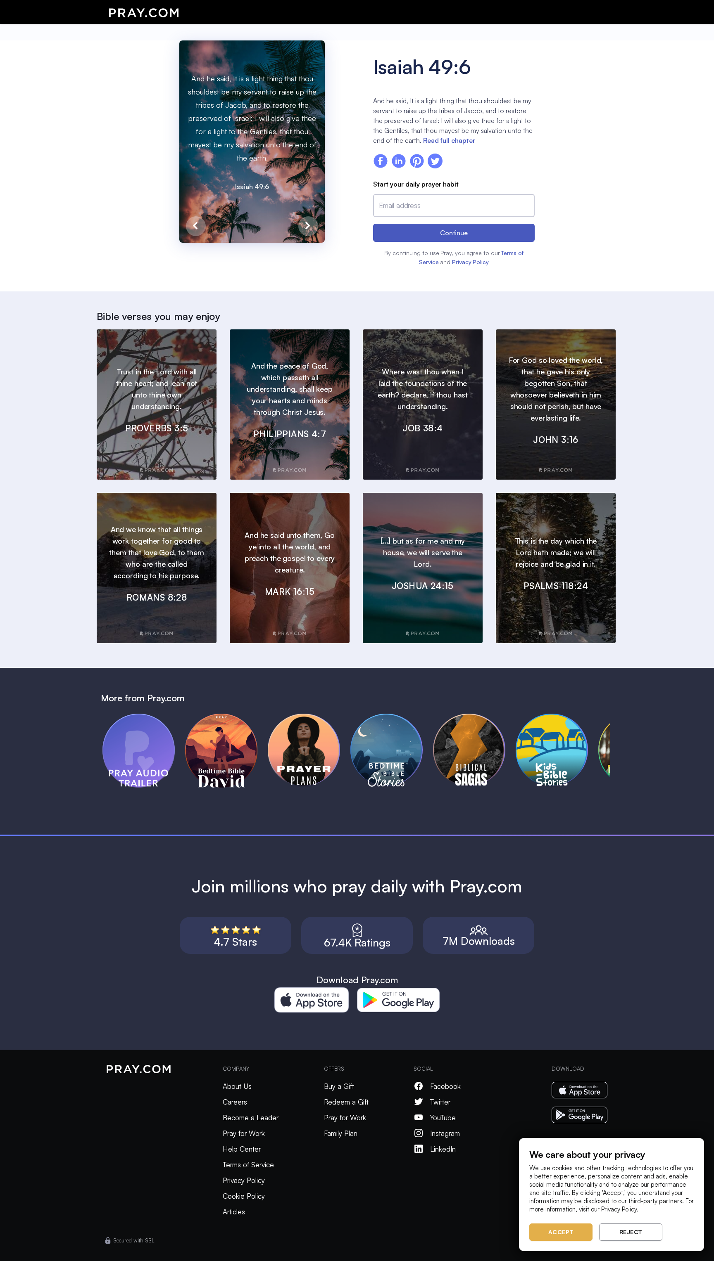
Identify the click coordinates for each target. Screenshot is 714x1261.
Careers (235, 1102)
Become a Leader (250, 1117)
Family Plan (340, 1133)
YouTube (443, 1117)
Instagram (445, 1133)
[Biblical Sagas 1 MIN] (474, 717)
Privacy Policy (470, 261)
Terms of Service (248, 1164)
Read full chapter (449, 140)
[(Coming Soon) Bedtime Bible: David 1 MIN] (226, 717)
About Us (237, 1086)
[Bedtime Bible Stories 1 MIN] (391, 717)
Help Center (242, 1149)
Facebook (445, 1086)
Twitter (440, 1102)
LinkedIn (443, 1149)
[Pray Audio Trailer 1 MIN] (143, 717)
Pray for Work (244, 1133)
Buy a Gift (339, 1086)
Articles (234, 1211)
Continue (454, 233)
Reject (631, 1231)
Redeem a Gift (346, 1102)
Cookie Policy (244, 1196)
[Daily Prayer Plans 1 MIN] (309, 717)
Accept (561, 1231)
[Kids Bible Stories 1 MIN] (557, 717)
